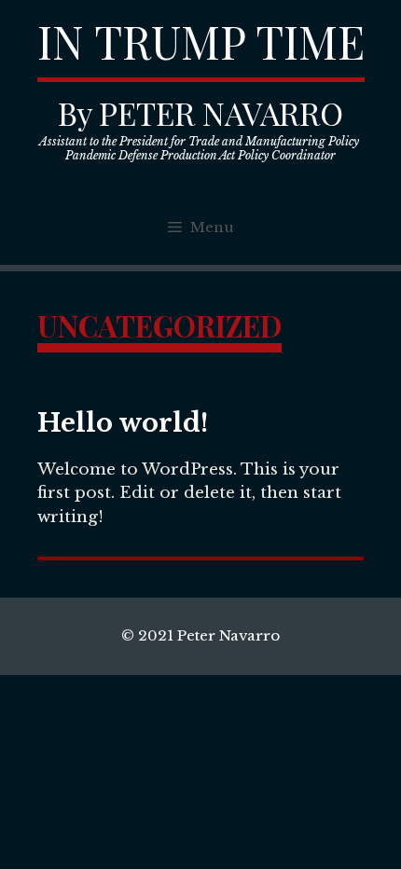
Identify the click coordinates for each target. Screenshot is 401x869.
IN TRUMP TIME (201, 41)
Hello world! (122, 422)
